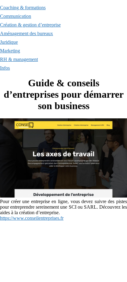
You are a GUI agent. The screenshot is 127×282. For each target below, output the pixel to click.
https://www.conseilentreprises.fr (31, 218)
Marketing (10, 50)
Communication (15, 16)
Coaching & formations (23, 7)
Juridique (9, 42)
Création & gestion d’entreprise (30, 24)
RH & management (19, 59)
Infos (5, 68)
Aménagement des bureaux (26, 33)
